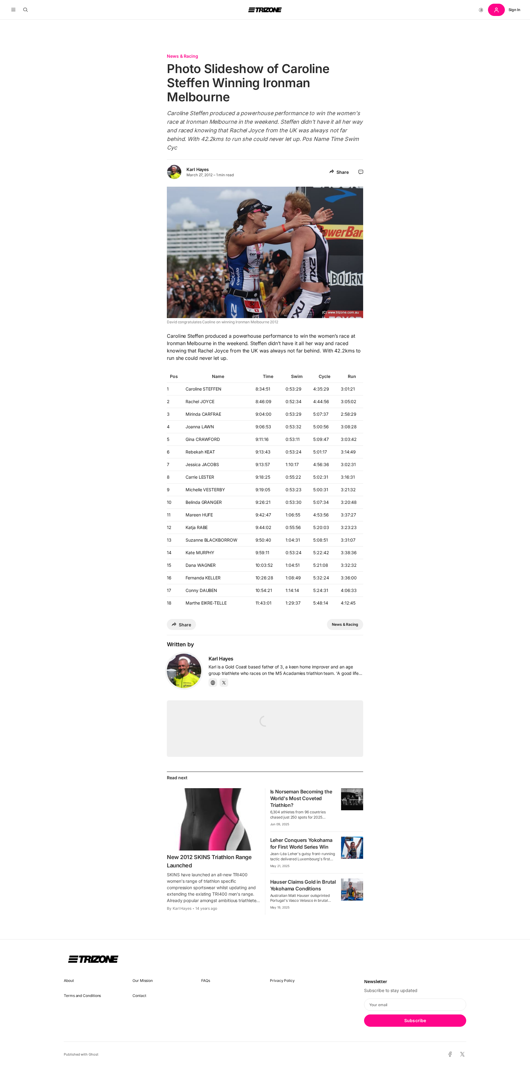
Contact (139, 995)
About (69, 980)
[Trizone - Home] (265, 10)
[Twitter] (224, 682)
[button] (13, 10)
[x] (462, 1054)
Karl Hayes (197, 169)
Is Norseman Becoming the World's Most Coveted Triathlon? (301, 798)
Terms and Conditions (82, 995)
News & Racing (182, 56)
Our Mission (142, 980)
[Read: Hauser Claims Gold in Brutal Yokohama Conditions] (352, 889)
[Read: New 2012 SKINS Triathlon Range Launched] (213, 819)
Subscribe (415, 1020)
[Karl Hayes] (184, 671)
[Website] (213, 682)
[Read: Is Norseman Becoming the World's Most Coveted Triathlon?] (352, 799)
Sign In (514, 9)
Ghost (93, 1054)
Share (342, 172)
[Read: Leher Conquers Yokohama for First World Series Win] (352, 848)
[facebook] (450, 1054)
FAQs (205, 980)
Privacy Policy (282, 980)
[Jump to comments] (361, 171)
